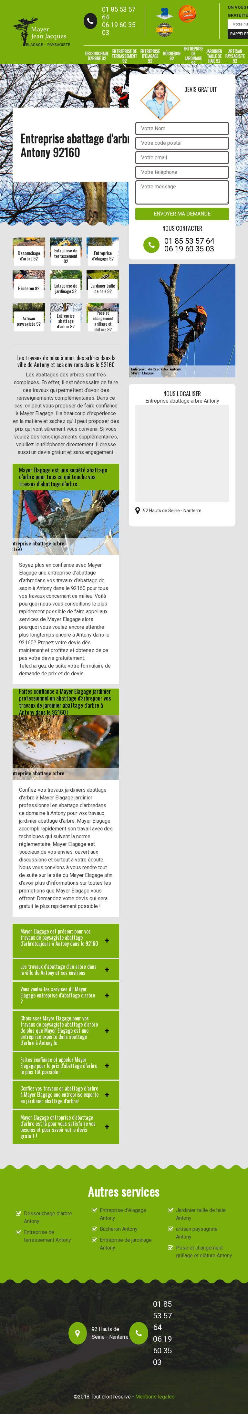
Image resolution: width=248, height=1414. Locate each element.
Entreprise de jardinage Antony (126, 1244)
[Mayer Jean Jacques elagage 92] (42, 32)
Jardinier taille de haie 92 (214, 56)
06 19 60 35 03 (118, 29)
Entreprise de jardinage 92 (193, 56)
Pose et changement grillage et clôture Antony (204, 1252)
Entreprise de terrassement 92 (124, 56)
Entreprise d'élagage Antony (123, 1214)
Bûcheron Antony (119, 1229)
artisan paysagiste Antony (197, 1233)
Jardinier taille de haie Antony (201, 1214)
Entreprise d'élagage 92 (150, 56)
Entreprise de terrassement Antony (47, 1236)
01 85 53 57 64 (118, 13)
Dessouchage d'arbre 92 (96, 55)
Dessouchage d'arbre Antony (48, 1217)
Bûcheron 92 (172, 55)
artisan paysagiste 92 (235, 56)
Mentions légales (155, 1397)
